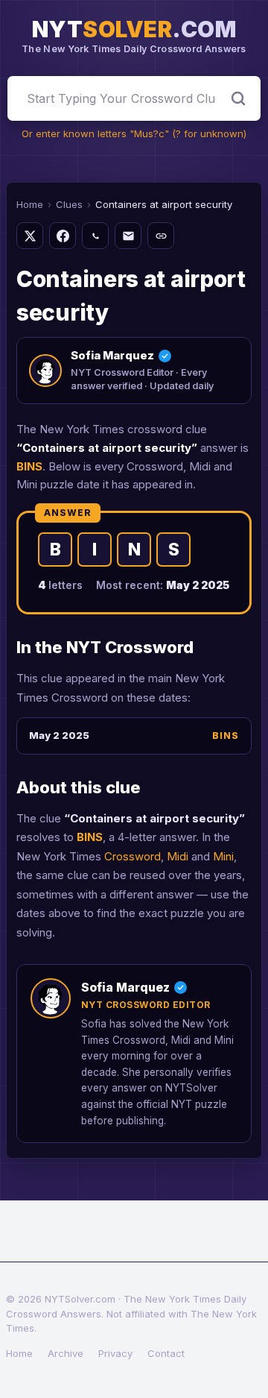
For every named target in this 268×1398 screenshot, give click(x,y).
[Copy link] (160, 235)
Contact (166, 1353)
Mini (223, 856)
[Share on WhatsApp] (95, 235)
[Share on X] (29, 235)
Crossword (132, 856)
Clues (69, 204)
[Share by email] (128, 235)
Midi (177, 856)
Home (29, 204)
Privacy (115, 1353)
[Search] (238, 98)
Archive (65, 1353)
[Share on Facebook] (62, 235)
